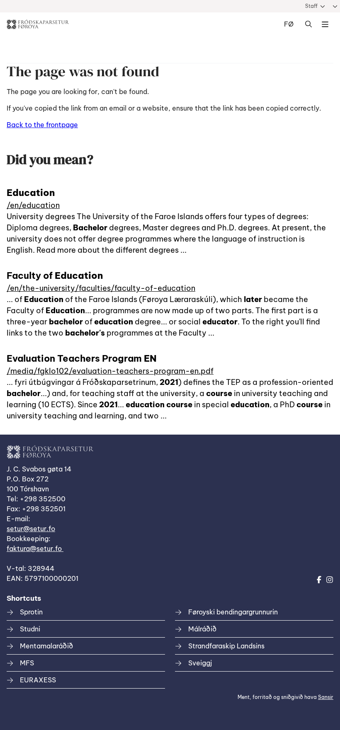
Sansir (325, 697)
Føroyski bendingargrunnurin (233, 612)
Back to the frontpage (42, 125)
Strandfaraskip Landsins (226, 646)
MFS (27, 663)
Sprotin (31, 612)
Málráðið (202, 629)
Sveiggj (200, 663)
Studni (30, 629)
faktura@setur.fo (35, 548)
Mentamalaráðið (46, 646)
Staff (311, 6)
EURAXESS (38, 680)
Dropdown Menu (325, 24)
